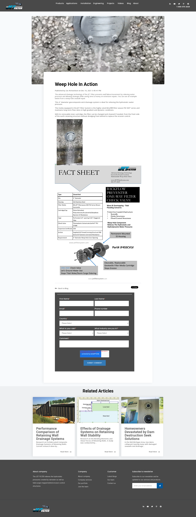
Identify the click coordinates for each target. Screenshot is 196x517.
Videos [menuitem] (121, 3)
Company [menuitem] (82, 471)
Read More (64, 452)
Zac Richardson (72, 90)
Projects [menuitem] (110, 3)
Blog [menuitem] (129, 3)
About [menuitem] (135, 3)
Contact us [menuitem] (111, 483)
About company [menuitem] (84, 476)
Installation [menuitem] (86, 3)
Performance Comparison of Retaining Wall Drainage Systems (50, 433)
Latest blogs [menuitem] (112, 476)
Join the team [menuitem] (83, 487)
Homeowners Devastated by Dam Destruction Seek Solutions (139, 433)
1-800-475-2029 (183, 6)
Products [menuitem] (60, 3)
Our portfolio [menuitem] (83, 483)
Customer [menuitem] (111, 471)
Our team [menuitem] (110, 480)
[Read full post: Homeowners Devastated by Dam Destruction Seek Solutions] (142, 410)
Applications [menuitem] (71, 3)
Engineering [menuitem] (98, 3)
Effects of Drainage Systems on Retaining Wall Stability (97, 431)
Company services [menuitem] (85, 480)
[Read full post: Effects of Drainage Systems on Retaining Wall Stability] (98, 410)
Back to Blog (63, 288)
